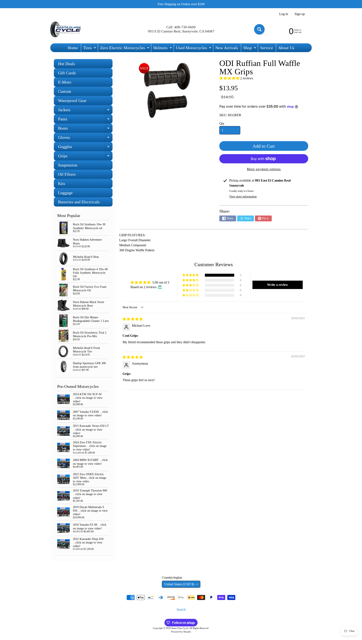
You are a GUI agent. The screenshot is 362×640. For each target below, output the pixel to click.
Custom (64, 91)
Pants (85, 120)
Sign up (300, 14)
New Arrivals (226, 47)
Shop (250, 48)
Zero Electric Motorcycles (125, 48)
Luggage (65, 192)
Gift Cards (67, 73)
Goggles (85, 147)
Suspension (67, 165)
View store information (243, 196)
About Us (286, 47)
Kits (61, 183)
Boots (85, 129)
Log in (283, 14)
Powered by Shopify (181, 631)
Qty (221, 123)
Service (266, 47)
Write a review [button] (277, 284)
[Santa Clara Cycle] (66, 29)
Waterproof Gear (72, 100)
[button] (229, 78)
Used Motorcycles (194, 48)
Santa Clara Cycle (179, 628)
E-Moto (64, 82)
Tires (90, 48)
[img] (133, 319)
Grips (85, 157)
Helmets (163, 48)
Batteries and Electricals (79, 202)
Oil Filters (67, 174)
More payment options (264, 169)
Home (73, 47)
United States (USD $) (179, 584)
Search (181, 609)
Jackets (85, 110)
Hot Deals (66, 63)
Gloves (85, 138)
